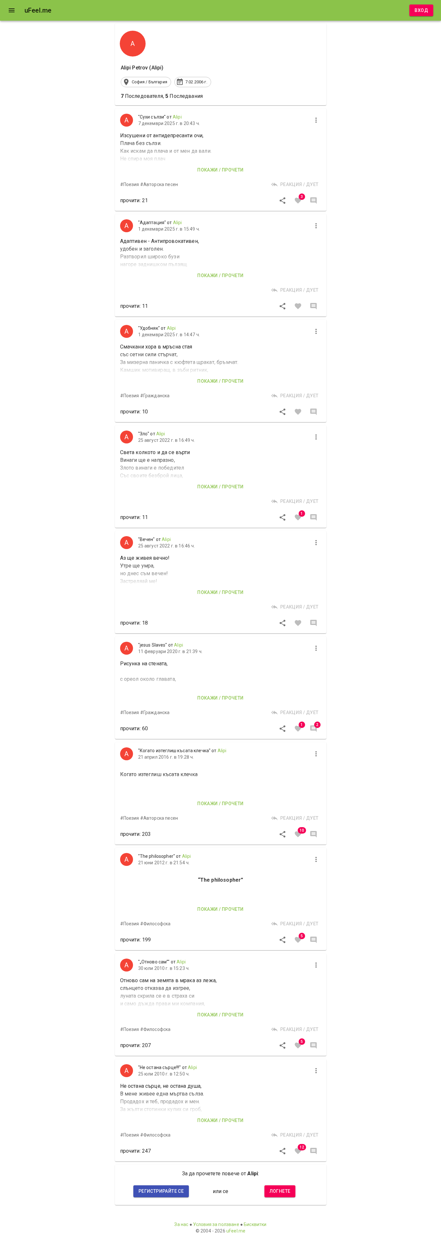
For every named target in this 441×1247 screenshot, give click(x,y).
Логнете (280, 1191)
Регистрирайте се (161, 1191)
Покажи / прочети (220, 169)
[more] (316, 120)
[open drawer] (11, 10)
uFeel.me (235, 1230)
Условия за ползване (216, 1224)
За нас (181, 1224)
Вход (421, 10)
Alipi (177, 117)
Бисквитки (255, 1224)
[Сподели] (282, 200)
